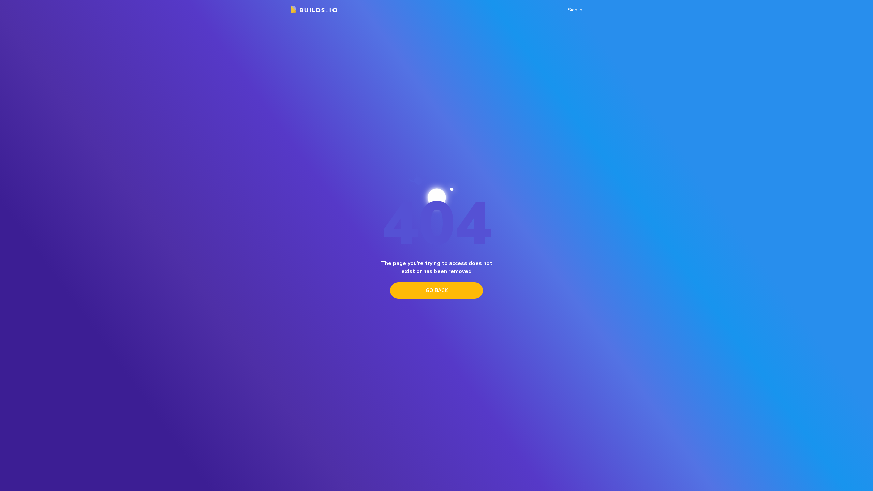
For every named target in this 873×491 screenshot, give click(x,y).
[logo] (314, 9)
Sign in (575, 10)
